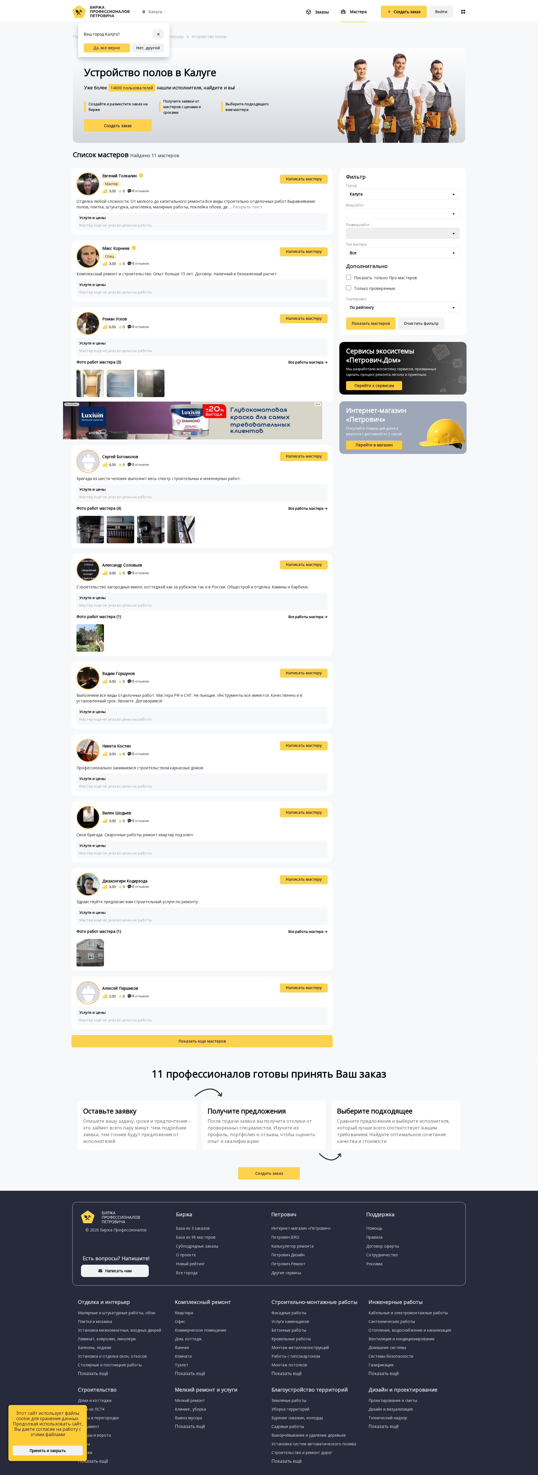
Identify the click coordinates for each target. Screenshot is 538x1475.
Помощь (374, 1228)
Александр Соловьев (122, 565)
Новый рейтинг (190, 1263)
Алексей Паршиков (120, 988)
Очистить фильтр (421, 323)
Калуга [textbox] (356, 194)
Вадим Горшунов (118, 673)
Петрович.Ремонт (288, 1263)
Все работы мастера (306, 362)
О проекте (186, 1254)
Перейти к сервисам (374, 385)
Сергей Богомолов (120, 456)
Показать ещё (93, 1373)
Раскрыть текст (248, 206)
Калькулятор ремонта (292, 1246)
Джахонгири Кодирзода (124, 881)
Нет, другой (148, 47)
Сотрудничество (382, 1254)
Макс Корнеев (115, 248)
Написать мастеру (304, 178)
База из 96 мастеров (195, 1237)
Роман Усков (114, 318)
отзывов (140, 190)
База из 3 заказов (193, 1228)
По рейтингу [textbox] (362, 307)
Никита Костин (116, 746)
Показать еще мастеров (202, 1041)
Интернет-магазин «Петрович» (301, 1228)
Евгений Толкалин (119, 175)
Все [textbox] (353, 252)
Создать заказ (118, 125)
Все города (187, 1272)
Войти (441, 11)
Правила (374, 1237)
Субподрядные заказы (197, 1246)
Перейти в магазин (374, 445)
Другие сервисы (286, 1272)
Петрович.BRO (285, 1237)
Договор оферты (382, 1246)
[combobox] (403, 194)
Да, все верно (107, 47)
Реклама (374, 1263)
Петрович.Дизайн (288, 1254)
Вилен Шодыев (116, 812)
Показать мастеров (371, 323)
